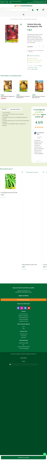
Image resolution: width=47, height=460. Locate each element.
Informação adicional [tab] (15, 109)
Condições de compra (23, 321)
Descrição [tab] (4, 109)
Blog (23, 328)
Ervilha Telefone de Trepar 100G (29, 264)
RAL (23, 344)
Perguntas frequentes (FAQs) (23, 346)
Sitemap (23, 361)
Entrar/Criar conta (23, 333)
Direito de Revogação (23, 348)
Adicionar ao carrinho (23, 457)
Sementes (20, 19)
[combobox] (15, 10)
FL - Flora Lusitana (34, 69)
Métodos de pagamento (24, 315)
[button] (24, 15)
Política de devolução (23, 319)
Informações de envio (23, 317)
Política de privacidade (23, 343)
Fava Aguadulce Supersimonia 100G (9, 192)
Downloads (23, 337)
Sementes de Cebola (33, 67)
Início (11, 19)
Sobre (23, 326)
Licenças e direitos (23, 357)
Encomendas (23, 335)
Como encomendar (23, 314)
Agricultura (15, 19)
